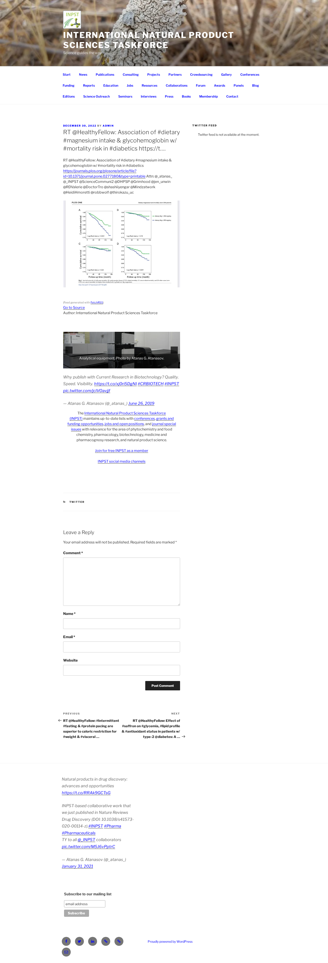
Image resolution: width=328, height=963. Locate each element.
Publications (105, 74)
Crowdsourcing (201, 74)
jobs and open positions (124, 424)
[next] (174, 350)
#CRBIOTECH (151, 383)
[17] (142, 364)
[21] (161, 364)
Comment (73, 553)
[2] (72, 364)
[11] (114, 364)
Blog (255, 85)
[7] (96, 364)
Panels (239, 85)
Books (186, 96)
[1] (67, 364)
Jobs (130, 85)
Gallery (226, 74)
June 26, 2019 (141, 403)
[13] (124, 364)
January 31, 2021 (77, 866)
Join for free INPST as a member (121, 451)
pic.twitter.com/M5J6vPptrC (88, 846)
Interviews (148, 96)
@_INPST (86, 839)
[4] (81, 364)
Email (69, 637)
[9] (105, 364)
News (83, 74)
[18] (147, 364)
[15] (133, 364)
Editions (69, 96)
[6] (91, 364)
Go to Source (74, 307)
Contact (232, 96)
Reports (89, 85)
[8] (100, 364)
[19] (152, 364)
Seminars (125, 96)
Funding (69, 85)
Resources (149, 85)
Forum (201, 85)
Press (169, 96)
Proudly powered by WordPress (170, 941)
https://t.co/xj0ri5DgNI (115, 383)
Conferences (249, 74)
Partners (175, 74)
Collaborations (176, 85)
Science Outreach (96, 96)
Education (110, 85)
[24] (175, 364)
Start (67, 74)
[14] (128, 364)
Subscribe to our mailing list (87, 894)
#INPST (171, 383)
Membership (208, 96)
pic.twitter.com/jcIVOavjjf (86, 390)
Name (69, 614)
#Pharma (112, 826)
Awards (219, 85)
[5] (86, 364)
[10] (110, 364)
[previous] (69, 350)
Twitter (77, 501)
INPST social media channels (121, 461)
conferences (144, 418)
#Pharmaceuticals (78, 833)
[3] (77, 364)
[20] (156, 364)
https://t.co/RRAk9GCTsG (86, 792)
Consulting (131, 74)
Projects (153, 74)
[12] (119, 364)
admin (108, 125)
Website (70, 660)
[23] (170, 364)
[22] (166, 364)
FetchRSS (97, 302)
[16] (138, 364)
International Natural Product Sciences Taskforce (148, 40)
